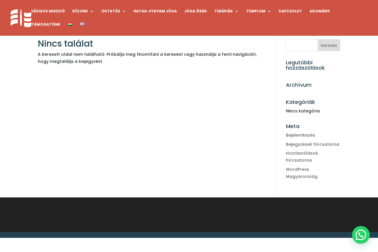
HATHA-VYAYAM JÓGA (155, 11)
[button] (361, 235)
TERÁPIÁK (223, 11)
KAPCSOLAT (290, 11)
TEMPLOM (255, 11)
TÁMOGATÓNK (46, 24)
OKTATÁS (110, 11)
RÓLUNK (80, 11)
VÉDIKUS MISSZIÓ (48, 11)
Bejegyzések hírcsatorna (312, 144)
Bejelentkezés (300, 135)
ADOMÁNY (319, 11)
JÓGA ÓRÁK (195, 11)
